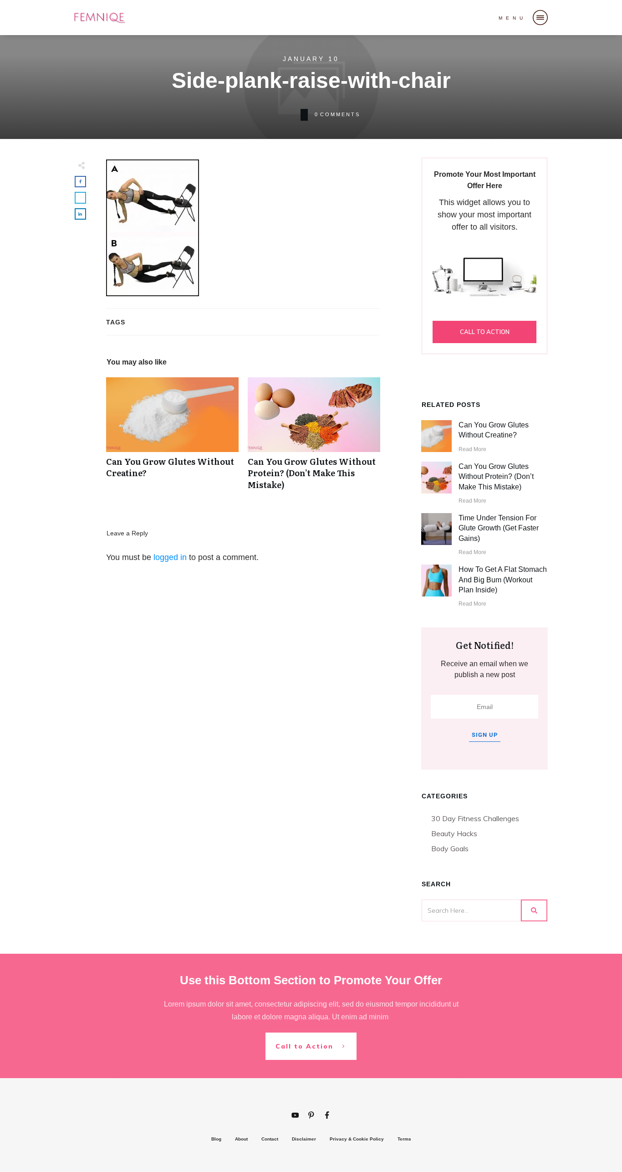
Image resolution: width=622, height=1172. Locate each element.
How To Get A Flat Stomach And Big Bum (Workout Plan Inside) (503, 579)
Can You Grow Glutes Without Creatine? (172, 438)
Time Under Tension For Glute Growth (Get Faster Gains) (499, 528)
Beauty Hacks (454, 833)
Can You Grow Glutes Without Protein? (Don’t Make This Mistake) (314, 438)
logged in (170, 557)
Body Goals (450, 848)
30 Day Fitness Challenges (475, 818)
